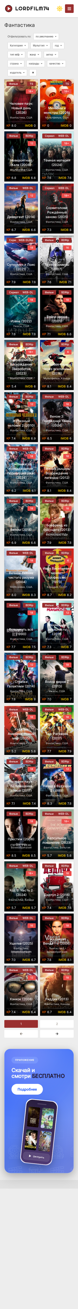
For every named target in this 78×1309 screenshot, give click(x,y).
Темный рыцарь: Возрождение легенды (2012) (57, 473)
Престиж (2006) (21, 839)
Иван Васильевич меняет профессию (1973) (57, 575)
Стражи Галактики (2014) (21, 684)
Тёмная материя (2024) (57, 162)
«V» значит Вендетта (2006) (57, 941)
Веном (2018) (21, 530)
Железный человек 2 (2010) (21, 423)
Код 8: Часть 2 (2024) (21, 892)
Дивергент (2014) (21, 217)
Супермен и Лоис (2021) (21, 267)
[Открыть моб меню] (69, 8)
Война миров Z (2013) (57, 684)
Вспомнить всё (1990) (21, 631)
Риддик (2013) (57, 999)
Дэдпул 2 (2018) (57, 895)
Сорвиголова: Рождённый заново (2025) (57, 212)
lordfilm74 (32, 8)
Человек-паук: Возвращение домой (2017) (21, 786)
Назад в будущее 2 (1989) (57, 788)
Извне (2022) (21, 321)
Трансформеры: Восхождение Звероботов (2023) (21, 366)
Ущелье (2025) (21, 943)
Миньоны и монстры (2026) (57, 110)
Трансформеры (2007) (56, 267)
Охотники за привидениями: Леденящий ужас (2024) (21, 471)
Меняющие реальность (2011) (56, 629)
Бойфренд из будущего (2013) (57, 527)
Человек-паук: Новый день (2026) (21, 108)
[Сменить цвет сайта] (59, 8)
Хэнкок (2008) (21, 999)
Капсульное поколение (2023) (57, 840)
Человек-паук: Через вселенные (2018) (56, 368)
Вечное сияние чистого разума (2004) (21, 577)
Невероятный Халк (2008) (21, 162)
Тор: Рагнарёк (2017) (57, 736)
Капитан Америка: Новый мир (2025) (21, 733)
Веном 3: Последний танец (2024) (56, 420)
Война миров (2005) (57, 319)
